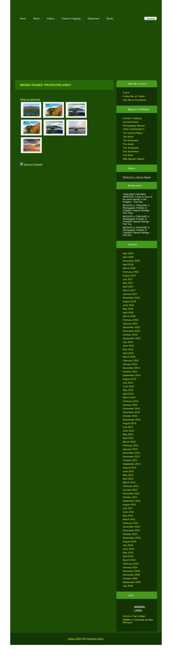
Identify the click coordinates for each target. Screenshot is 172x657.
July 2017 (128, 279)
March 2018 (129, 268)
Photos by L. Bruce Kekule (137, 177)
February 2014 (131, 401)
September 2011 (131, 501)
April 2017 (128, 286)
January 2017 (130, 294)
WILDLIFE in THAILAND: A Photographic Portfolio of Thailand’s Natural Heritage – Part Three (137, 209)
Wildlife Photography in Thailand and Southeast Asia (51, 5)
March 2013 (129, 441)
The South (128, 144)
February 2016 (131, 320)
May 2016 (128, 308)
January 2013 (130, 449)
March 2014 (129, 397)
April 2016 (128, 312)
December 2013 (131, 408)
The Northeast (130, 140)
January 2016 (130, 323)
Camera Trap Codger (134, 616)
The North (128, 136)
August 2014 (129, 379)
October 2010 (130, 534)
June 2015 (128, 345)
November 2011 (131, 493)
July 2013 (128, 427)
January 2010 (130, 567)
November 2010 (131, 530)
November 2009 (131, 574)
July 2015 (128, 342)
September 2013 (132, 419)
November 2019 (131, 260)
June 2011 (128, 512)
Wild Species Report (133, 158)
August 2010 (129, 541)
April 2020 (128, 257)
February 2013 (131, 445)
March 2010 (129, 560)
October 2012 (130, 460)
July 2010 (128, 545)
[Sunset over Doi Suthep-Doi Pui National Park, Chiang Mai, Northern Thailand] (31, 145)
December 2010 (131, 526)
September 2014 (132, 375)
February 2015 (131, 360)
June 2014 (128, 386)
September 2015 (132, 338)
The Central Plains (132, 133)
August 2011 (129, 504)
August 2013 (129, 423)
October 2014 (130, 371)
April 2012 (128, 478)
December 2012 (131, 452)
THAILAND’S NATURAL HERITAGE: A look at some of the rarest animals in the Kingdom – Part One (137, 198)
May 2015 (128, 349)
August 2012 (129, 467)
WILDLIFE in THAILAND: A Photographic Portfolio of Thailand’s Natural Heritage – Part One (137, 231)
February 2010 (131, 563)
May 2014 (128, 390)
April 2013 (128, 438)
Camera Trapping (132, 118)
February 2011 (130, 523)
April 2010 (128, 556)
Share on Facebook (33, 164)
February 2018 (131, 271)
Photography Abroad (134, 125)
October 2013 (130, 416)
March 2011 (129, 519)
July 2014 (128, 382)
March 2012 (129, 482)
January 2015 (130, 364)
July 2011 (128, 508)
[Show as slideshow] (30, 99)
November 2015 (131, 331)
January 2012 (130, 489)
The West (128, 155)
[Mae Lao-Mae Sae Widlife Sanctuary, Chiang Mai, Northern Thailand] (76, 110)
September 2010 (132, 537)
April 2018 (128, 264)
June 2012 (128, 471)
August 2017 (129, 275)
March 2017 (129, 290)
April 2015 (128, 353)
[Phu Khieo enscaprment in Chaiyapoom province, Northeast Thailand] (31, 110)
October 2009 (130, 578)
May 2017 (128, 283)
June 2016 (128, 305)
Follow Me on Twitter (134, 96)
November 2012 (131, 456)
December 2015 (131, 327)
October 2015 (130, 334)
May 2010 (128, 552)
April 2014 (128, 393)
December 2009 (131, 571)
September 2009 (132, 582)
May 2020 (128, 253)
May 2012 (128, 475)
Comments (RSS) (94, 639)
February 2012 (131, 486)
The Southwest (131, 151)
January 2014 (130, 404)
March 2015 (129, 356)
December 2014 (131, 368)
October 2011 (130, 497)
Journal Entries (131, 122)
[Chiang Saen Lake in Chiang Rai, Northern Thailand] (76, 127)
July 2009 (128, 585)
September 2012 (132, 464)
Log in (126, 92)
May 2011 (128, 515)
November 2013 (131, 412)
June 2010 (128, 549)
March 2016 (129, 316)
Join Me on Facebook (134, 100)
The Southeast (130, 147)
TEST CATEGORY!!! (133, 129)
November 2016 (131, 297)
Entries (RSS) (74, 639)
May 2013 (128, 434)
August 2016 (129, 301)
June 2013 (128, 430)
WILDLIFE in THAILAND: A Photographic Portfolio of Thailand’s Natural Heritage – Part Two (137, 220)
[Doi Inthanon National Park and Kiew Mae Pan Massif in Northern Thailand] (53, 110)
